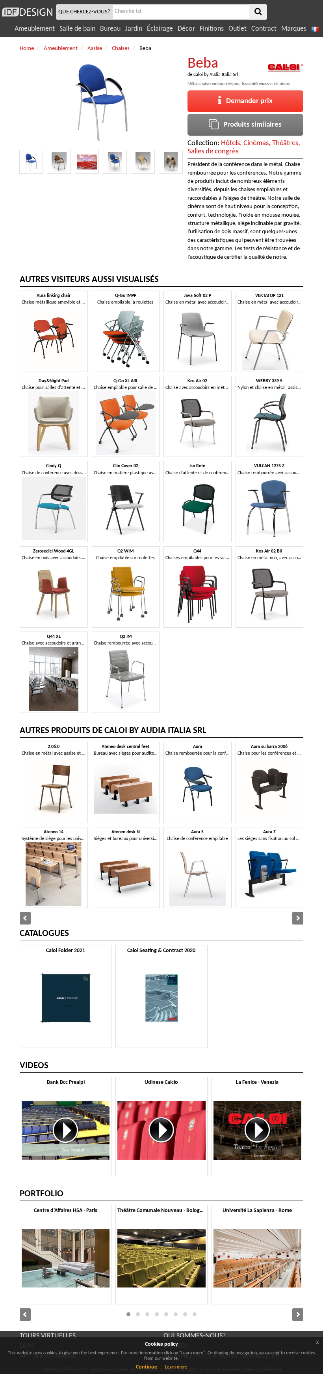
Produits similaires (250, 125)
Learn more (176, 1367)
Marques (293, 29)
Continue (146, 1367)
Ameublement (35, 29)
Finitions (212, 29)
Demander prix (247, 101)
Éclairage (160, 29)
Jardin (133, 29)
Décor (186, 29)
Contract (264, 29)
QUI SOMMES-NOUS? (194, 1336)
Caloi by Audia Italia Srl (215, 74)
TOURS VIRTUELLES (48, 1336)
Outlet (237, 29)
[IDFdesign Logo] (27, 12)
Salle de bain (77, 29)
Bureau (110, 29)
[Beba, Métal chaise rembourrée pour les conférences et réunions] (31, 162)
